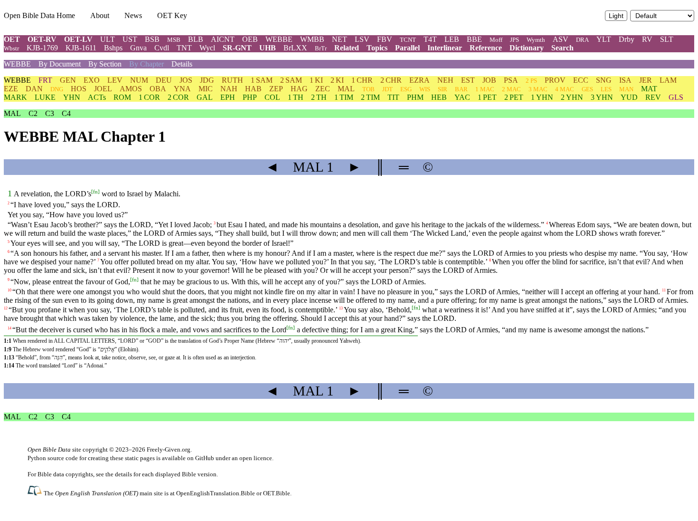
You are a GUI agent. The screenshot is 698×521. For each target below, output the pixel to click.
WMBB (312, 39)
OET (12, 39)
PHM (415, 97)
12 (6, 308)
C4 (66, 113)
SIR (442, 89)
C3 (49, 113)
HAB (253, 89)
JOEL (103, 89)
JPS (514, 39)
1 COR (149, 97)
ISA (625, 80)
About (99, 15)
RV (647, 39)
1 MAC (484, 89)
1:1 (7, 341)
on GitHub (200, 458)
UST (130, 39)
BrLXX (295, 48)
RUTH (232, 80)
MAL (346, 89)
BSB (152, 39)
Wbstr (11, 48)
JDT (387, 89)
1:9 (7, 349)
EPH (227, 97)
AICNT (223, 39)
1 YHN (542, 97)
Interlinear (444, 48)
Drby (626, 39)
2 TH (319, 97)
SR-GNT (237, 48)
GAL (205, 97)
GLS (676, 97)
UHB (267, 48)
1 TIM (343, 97)
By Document (59, 64)
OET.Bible (276, 493)
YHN (71, 97)
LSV (362, 39)
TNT (184, 48)
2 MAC (511, 89)
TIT (393, 97)
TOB (368, 89)
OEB (250, 39)
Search (562, 48)
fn (95, 191)
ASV (560, 39)
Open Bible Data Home (39, 15)
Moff (496, 39)
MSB (173, 39)
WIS (424, 89)
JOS (185, 80)
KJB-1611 (81, 48)
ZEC (322, 89)
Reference (486, 48)
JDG (207, 80)
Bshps (113, 48)
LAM (668, 80)
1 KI (316, 80)
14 (9, 328)
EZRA (419, 80)
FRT (45, 80)
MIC (205, 89)
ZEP (276, 89)
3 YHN (602, 97)
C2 (33, 113)
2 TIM (370, 97)
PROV (555, 80)
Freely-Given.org (168, 449)
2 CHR (391, 80)
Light (616, 15)
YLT (603, 39)
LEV (115, 80)
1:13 (9, 357)
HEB (439, 97)
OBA (158, 89)
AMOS (131, 89)
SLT (666, 39)
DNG (56, 89)
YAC (462, 97)
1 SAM (262, 80)
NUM (139, 80)
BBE (474, 39)
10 (9, 290)
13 (341, 308)
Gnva (138, 48)
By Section (105, 64)
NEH (445, 80)
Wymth (536, 39)
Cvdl (161, 48)
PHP (250, 97)
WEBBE (278, 39)
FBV (384, 39)
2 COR (178, 97)
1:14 (9, 365)
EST (468, 80)
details (123, 474)
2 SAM (291, 80)
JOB (489, 80)
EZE (11, 89)
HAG (299, 89)
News (133, 15)
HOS (78, 89)
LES (606, 89)
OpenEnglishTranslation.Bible (215, 493)
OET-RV (42, 39)
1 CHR (362, 80)
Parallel (407, 48)
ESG (406, 89)
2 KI (337, 80)
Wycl (207, 48)
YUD (629, 97)
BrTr (321, 48)
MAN (626, 89)
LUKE (45, 97)
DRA (582, 39)
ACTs (97, 97)
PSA (511, 80)
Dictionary (526, 48)
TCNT (408, 39)
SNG (604, 80)
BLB (195, 39)
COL (272, 97)
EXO (92, 80)
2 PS (531, 80)
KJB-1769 (42, 48)
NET (339, 39)
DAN (34, 89)
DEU (164, 80)
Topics (377, 48)
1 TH (295, 97)
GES (587, 89)
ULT (107, 39)
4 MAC (564, 89)
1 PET (487, 97)
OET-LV (78, 39)
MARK (15, 97)
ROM (122, 97)
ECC (580, 80)
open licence (255, 458)
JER (645, 80)
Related (346, 48)
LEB (451, 39)
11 (664, 290)
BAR (461, 89)
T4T (430, 39)
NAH (228, 89)
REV (653, 97)
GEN (68, 80)
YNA (182, 89)
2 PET (513, 97)
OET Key (172, 15)
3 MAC (537, 89)
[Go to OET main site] (36, 493)
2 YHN (572, 97)
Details (181, 64)
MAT (649, 89)
